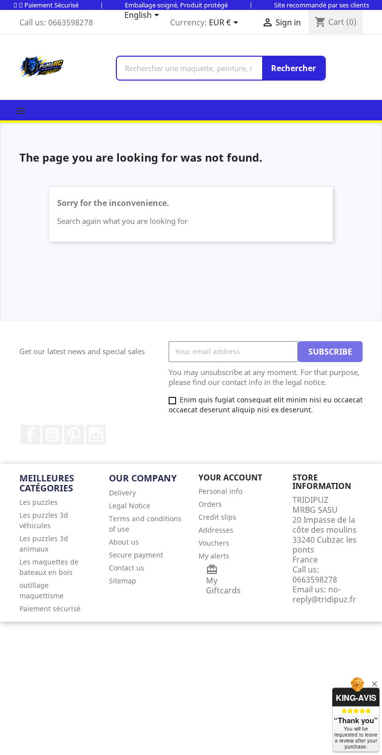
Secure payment (136, 555)
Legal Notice (129, 505)
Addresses (215, 530)
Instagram (96, 435)
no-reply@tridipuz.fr (324, 594)
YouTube (52, 435)
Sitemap (122, 580)
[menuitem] (56, 502)
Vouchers (213, 543)
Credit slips (217, 517)
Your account (230, 477)
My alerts (213, 556)
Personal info (220, 491)
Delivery (122, 492)
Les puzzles (38, 502)
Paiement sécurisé (50, 608)
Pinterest (74, 435)
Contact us (126, 567)
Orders (210, 504)
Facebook (30, 435)
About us (124, 542)
